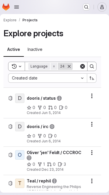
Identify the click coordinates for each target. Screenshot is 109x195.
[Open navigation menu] (16, 7)
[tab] (13, 49)
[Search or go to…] (86, 7)
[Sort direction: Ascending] (92, 78)
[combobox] (47, 78)
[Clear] (82, 66)
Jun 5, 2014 (51, 113)
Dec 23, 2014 (53, 169)
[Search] (92, 66)
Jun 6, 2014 (51, 141)
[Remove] (69, 66)
